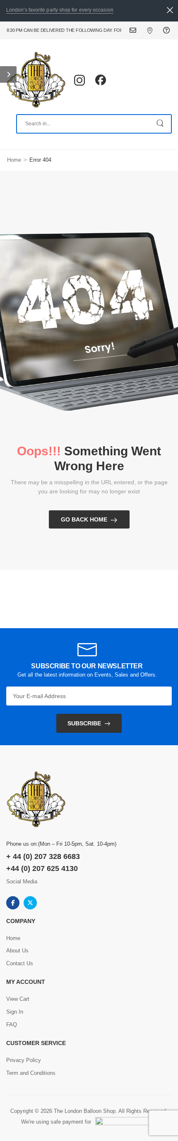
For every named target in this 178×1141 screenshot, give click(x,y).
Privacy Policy (23, 1060)
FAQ (167, 30)
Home (14, 160)
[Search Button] (161, 124)
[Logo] (36, 80)
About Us (17, 950)
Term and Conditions (30, 1073)
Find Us (155, 30)
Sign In (14, 1012)
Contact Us (138, 30)
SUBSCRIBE (84, 723)
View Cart (17, 999)
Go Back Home (84, 519)
